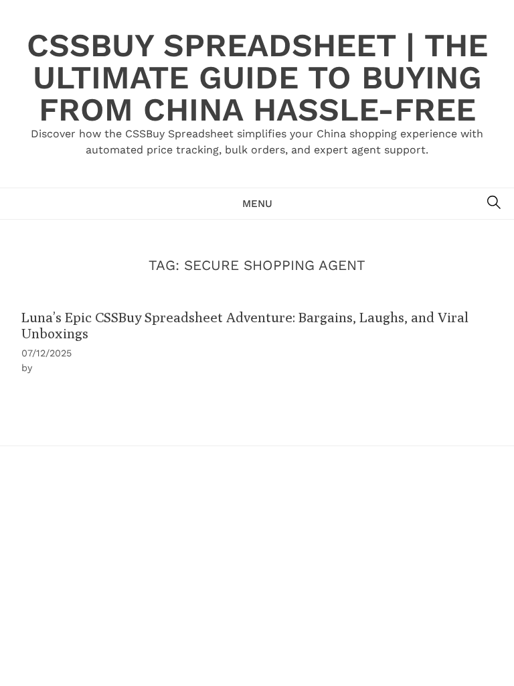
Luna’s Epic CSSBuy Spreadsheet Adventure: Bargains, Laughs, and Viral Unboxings (244, 325)
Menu (257, 204)
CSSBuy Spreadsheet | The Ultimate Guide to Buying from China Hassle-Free (257, 77)
